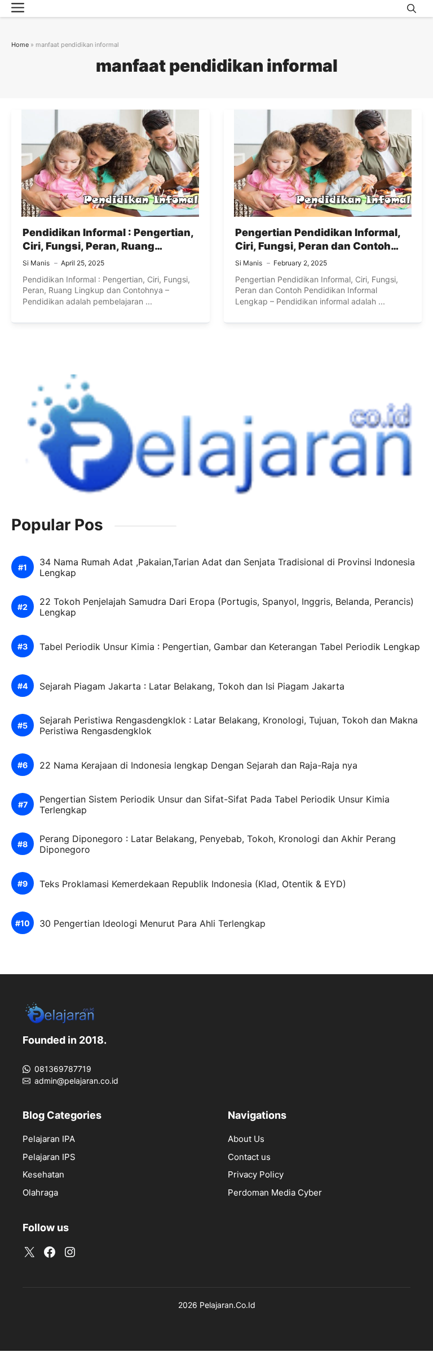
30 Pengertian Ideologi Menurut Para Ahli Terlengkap (152, 923)
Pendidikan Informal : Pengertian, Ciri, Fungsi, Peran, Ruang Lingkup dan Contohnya (108, 246)
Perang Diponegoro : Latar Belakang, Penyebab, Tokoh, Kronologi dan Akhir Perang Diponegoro (217, 844)
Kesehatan (43, 1174)
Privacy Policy (256, 1174)
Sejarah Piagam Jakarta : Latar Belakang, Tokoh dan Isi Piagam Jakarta (191, 686)
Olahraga (40, 1192)
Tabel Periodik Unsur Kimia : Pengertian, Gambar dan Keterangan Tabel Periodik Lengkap (229, 647)
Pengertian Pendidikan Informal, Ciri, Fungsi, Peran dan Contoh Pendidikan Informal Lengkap (317, 246)
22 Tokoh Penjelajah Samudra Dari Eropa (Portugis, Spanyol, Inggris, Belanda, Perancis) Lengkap (226, 607)
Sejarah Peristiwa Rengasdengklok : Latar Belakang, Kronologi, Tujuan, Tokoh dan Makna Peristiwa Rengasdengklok (228, 725)
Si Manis (36, 263)
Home (20, 45)
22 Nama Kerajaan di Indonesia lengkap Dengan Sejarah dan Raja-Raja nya (198, 765)
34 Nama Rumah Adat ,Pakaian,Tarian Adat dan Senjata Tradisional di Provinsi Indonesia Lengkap (227, 567)
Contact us (249, 1157)
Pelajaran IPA (49, 1138)
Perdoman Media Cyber (275, 1192)
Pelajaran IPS (49, 1157)
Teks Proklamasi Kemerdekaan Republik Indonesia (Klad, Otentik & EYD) (192, 884)
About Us (246, 1138)
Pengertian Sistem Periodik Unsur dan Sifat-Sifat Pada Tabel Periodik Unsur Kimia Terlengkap (214, 804)
